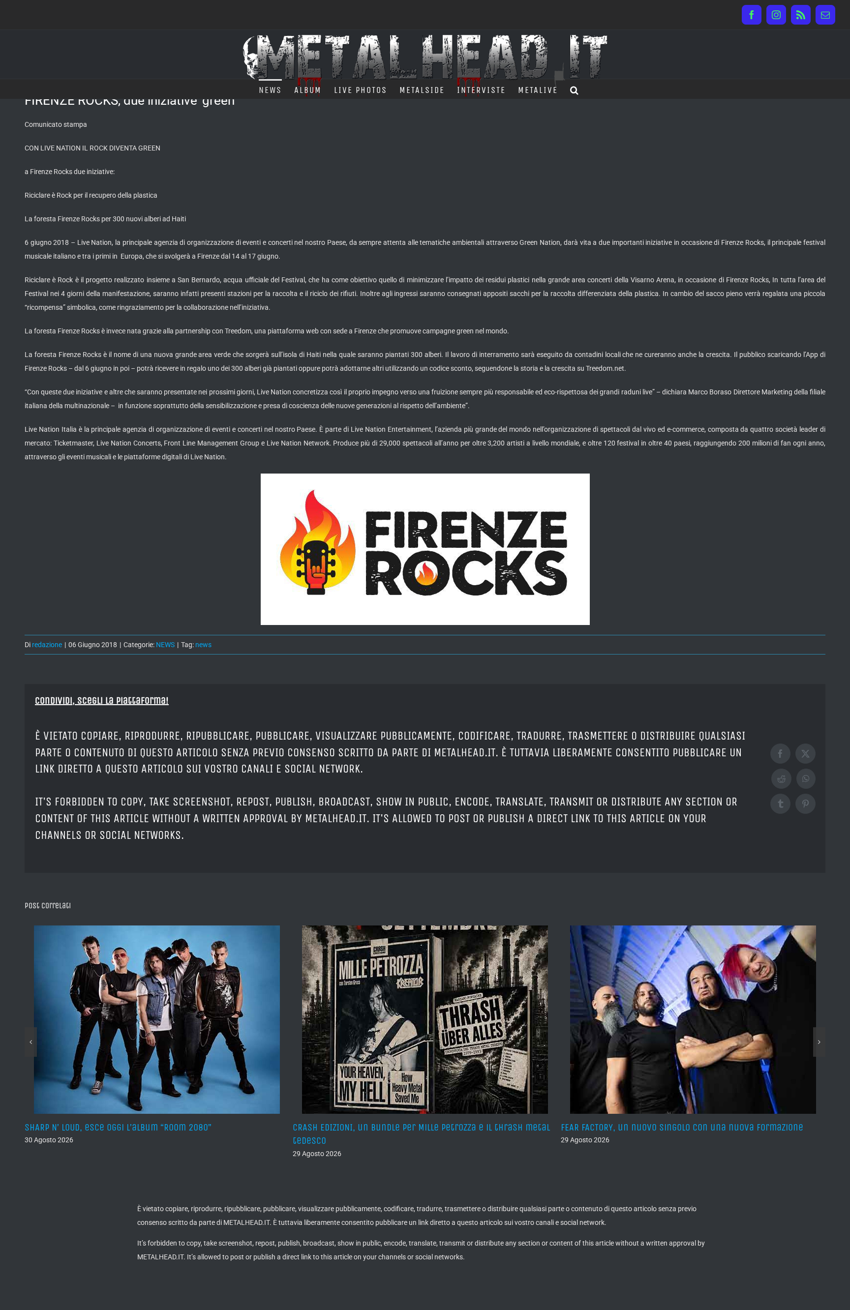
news (203, 645)
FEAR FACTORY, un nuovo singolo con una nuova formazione (414, 1127)
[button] (574, 89)
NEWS (165, 645)
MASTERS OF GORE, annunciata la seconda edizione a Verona (682, 1127)
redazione (47, 645)
